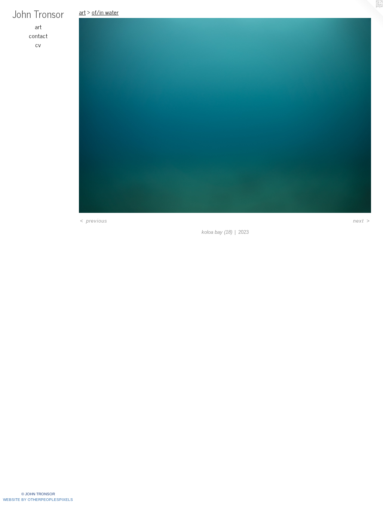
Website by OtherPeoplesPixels (38, 500)
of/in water (105, 12)
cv (38, 44)
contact (38, 35)
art (38, 26)
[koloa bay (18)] (225, 115)
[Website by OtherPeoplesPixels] (368, 15)
